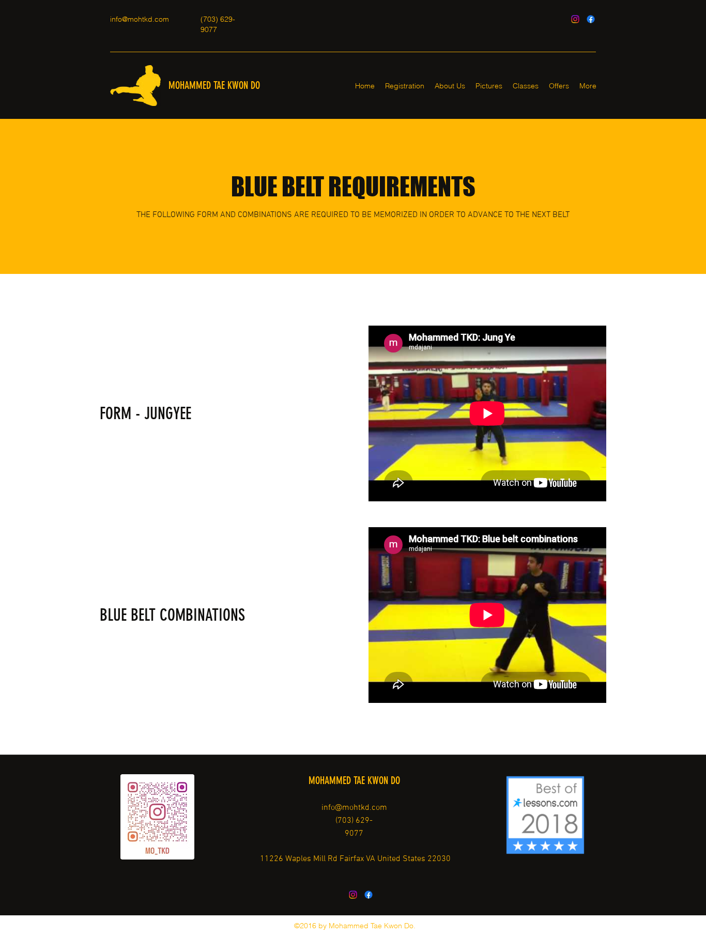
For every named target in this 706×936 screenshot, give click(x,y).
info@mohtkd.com (139, 19)
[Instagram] (575, 19)
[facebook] (591, 19)
